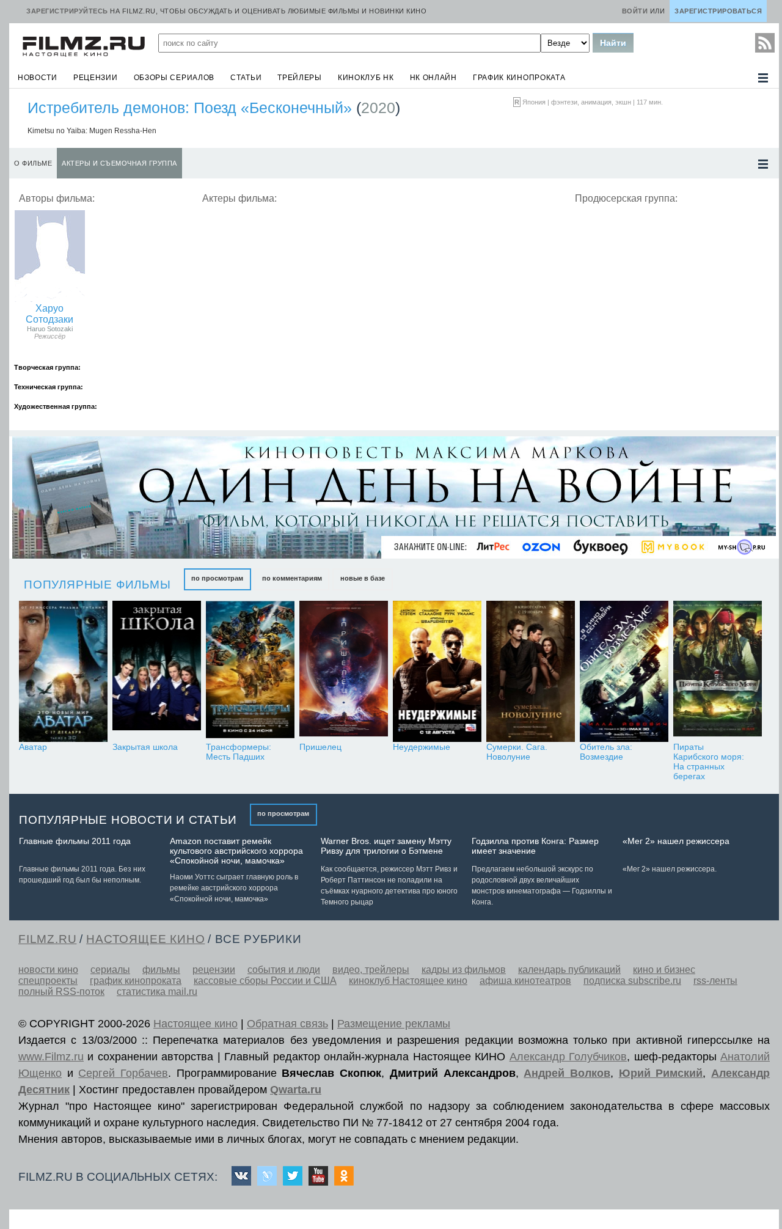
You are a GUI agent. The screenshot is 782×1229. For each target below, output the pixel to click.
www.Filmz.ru (51, 1057)
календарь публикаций (569, 969)
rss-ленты (715, 980)
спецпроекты (48, 980)
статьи (245, 77)
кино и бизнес (664, 969)
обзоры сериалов (174, 77)
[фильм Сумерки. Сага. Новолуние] (530, 671)
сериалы (110, 969)
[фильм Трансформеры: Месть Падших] (250, 671)
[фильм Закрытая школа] (156, 671)
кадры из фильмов (464, 969)
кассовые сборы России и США (265, 980)
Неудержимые (421, 747)
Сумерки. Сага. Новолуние (516, 751)
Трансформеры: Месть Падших (238, 751)
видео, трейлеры (370, 969)
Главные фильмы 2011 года (75, 841)
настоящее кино (145, 939)
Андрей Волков (567, 1073)
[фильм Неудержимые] (437, 671)
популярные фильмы (97, 584)
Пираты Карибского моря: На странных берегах (708, 761)
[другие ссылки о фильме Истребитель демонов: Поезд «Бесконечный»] (763, 164)
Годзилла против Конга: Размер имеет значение (535, 846)
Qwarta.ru (295, 1090)
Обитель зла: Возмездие (606, 751)
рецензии (95, 77)
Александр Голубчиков (568, 1057)
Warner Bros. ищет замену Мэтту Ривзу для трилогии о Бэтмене (386, 846)
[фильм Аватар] (63, 671)
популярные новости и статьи (128, 819)
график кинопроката (519, 77)
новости (37, 77)
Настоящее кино (195, 1024)
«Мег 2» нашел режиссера (676, 841)
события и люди (283, 969)
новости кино (48, 969)
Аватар (33, 747)
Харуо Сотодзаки (49, 314)
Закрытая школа (145, 747)
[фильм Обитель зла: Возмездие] (624, 671)
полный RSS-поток (61, 991)
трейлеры (299, 77)
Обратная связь (287, 1024)
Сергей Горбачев (123, 1073)
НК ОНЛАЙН (433, 77)
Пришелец (320, 747)
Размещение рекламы (393, 1024)
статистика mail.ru (157, 991)
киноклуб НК (366, 77)
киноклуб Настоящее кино (408, 980)
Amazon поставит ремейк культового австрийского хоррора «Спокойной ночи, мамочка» (236, 850)
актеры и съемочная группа (119, 163)
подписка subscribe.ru (632, 980)
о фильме (33, 163)
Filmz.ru (47, 939)
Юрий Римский (661, 1073)
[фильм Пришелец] (343, 671)
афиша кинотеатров (525, 980)
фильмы (161, 969)
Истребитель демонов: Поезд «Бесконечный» (189, 107)
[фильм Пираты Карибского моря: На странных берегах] (717, 671)
